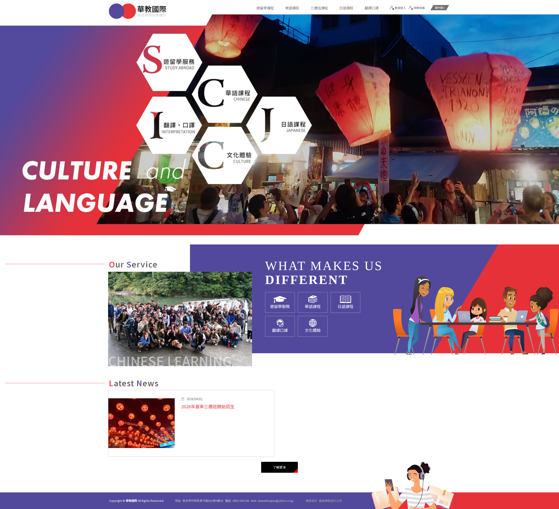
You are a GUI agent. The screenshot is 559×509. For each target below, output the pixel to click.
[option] (279, 124)
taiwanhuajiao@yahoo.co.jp (275, 501)
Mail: (254, 501)
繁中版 (439, 7)
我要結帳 (419, 8)
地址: (178, 501)
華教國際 (137, 11)
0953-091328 (241, 501)
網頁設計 (311, 501)
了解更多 (279, 467)
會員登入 (400, 8)
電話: (228, 501)
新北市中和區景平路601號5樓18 (203, 501)
